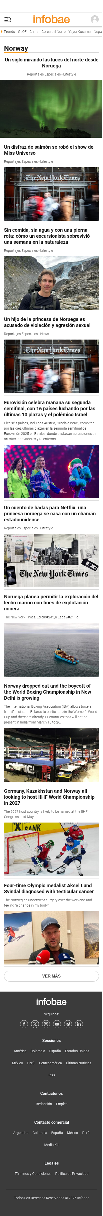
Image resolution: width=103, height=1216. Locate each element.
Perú (30, 1063)
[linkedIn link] (79, 1024)
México (17, 1063)
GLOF (22, 32)
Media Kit (51, 1145)
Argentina (20, 1133)
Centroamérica (50, 1063)
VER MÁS (51, 976)
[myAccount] (95, 20)
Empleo (62, 1104)
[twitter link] (35, 1024)
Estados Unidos (77, 1051)
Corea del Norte (54, 32)
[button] (7, 19)
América (20, 1051)
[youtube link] (57, 1024)
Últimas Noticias (78, 1063)
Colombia (37, 1051)
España (55, 1051)
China (34, 32)
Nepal (98, 32)
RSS (51, 1075)
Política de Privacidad (71, 1174)
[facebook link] (24, 1024)
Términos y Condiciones (33, 1174)
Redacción (44, 1104)
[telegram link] (68, 1024)
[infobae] (51, 20)
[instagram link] (46, 1024)
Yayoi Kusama (79, 32)
